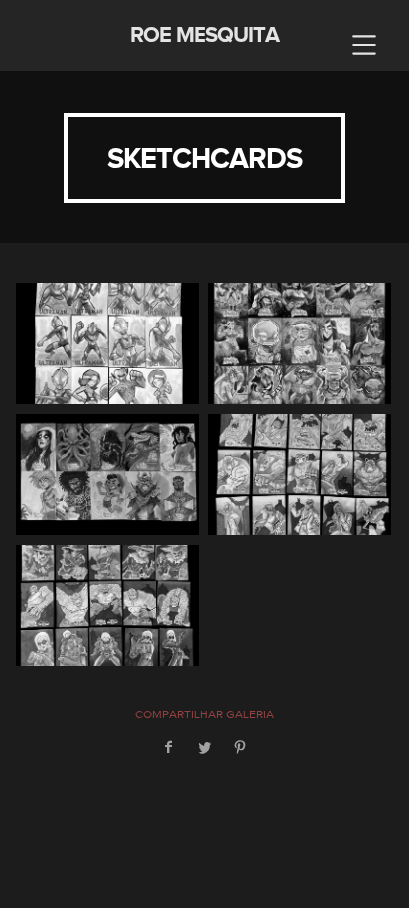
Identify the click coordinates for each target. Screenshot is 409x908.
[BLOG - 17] (299, 343)
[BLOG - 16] (299, 474)
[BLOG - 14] (107, 343)
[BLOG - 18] (107, 474)
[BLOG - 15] (107, 605)
